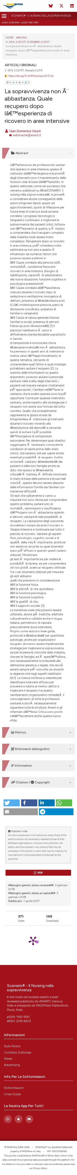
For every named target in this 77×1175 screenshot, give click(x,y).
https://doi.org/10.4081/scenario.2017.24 (31, 75)
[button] (12, 802)
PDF (40, 872)
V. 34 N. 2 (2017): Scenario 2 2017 (27, 41)
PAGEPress (40, 1147)
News (8, 1058)
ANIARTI (44, 1001)
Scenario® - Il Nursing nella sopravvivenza (41, 15)
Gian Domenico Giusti (24, 131)
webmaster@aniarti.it (27, 135)
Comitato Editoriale (17, 1052)
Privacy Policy (40, 1168)
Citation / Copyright (32, 782)
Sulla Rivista (12, 1046)
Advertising (12, 1065)
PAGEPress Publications (52, 1005)
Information (23, 765)
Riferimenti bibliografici (32, 749)
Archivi (21, 37)
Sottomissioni (13, 1088)
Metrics (20, 732)
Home (10, 37)
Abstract (21, 153)
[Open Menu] (4, 16)
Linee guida (12, 1094)
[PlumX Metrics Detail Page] (38, 940)
